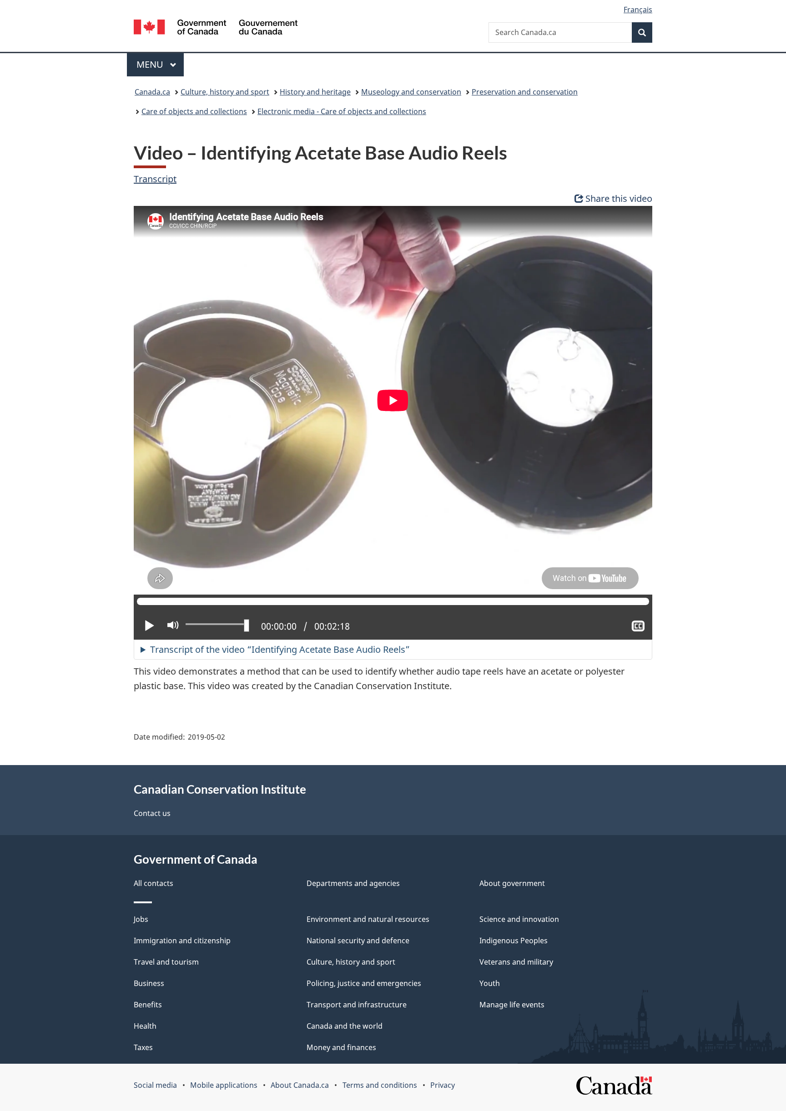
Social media (155, 1085)
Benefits (148, 1005)
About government (512, 883)
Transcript (155, 179)
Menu (151, 64)
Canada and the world (345, 1026)
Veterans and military (516, 962)
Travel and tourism (166, 962)
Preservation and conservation (525, 92)
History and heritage (315, 92)
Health (145, 1026)
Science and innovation (519, 919)
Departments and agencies (353, 883)
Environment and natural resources (368, 919)
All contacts (153, 883)
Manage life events (511, 1005)
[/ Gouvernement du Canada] (215, 28)
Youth (489, 983)
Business (149, 983)
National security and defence (358, 941)
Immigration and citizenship (182, 941)
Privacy (442, 1085)
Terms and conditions (380, 1085)
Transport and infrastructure (357, 1005)
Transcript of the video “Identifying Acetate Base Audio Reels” (280, 649)
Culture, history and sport (225, 92)
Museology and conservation (411, 92)
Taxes (143, 1047)
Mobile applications (223, 1085)
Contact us (152, 813)
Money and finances (341, 1047)
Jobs (141, 919)
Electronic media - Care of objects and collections (341, 111)
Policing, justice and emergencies (364, 983)
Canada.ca (152, 92)
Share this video (618, 198)
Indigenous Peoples (513, 941)
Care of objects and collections (194, 111)
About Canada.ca (300, 1085)
